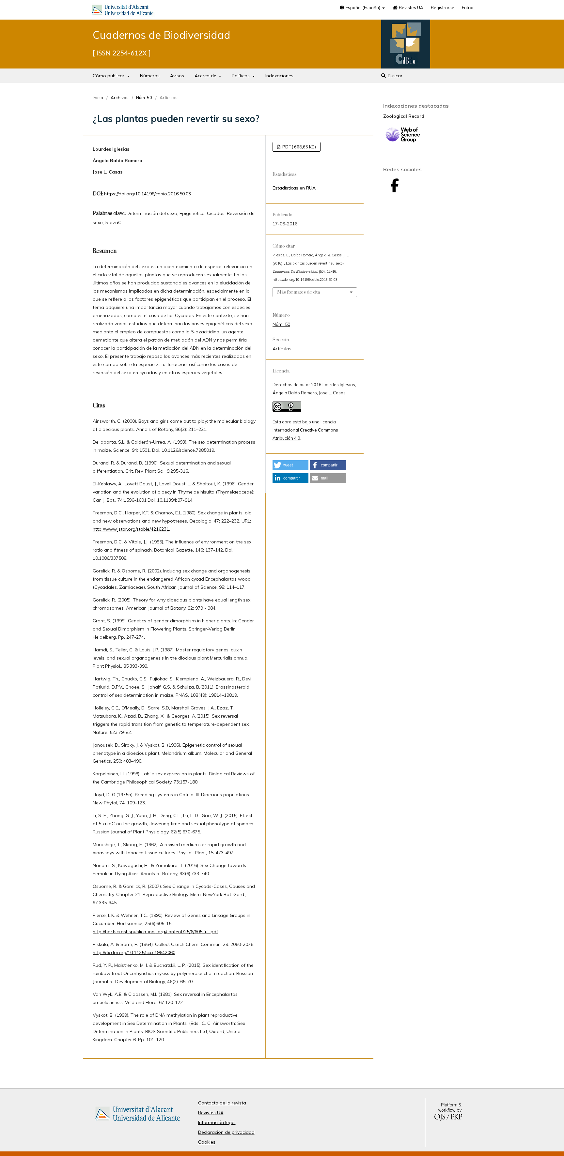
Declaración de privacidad (226, 1132)
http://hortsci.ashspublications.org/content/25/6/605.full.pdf (155, 932)
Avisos (177, 76)
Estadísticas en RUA (294, 188)
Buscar (394, 76)
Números (150, 76)
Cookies (206, 1142)
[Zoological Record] (402, 141)
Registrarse (442, 7)
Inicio (98, 97)
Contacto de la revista (222, 1103)
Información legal (217, 1122)
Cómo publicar (109, 76)
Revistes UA (410, 7)
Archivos (120, 97)
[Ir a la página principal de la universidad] (122, 11)
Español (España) (363, 7)
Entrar (468, 7)
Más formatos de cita (298, 292)
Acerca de (206, 76)
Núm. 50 (144, 97)
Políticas (241, 76)
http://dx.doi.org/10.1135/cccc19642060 (134, 952)
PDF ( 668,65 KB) (298, 146)
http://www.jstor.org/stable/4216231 (131, 529)
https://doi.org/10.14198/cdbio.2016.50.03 (147, 194)
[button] (290, 465)
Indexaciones (279, 76)
